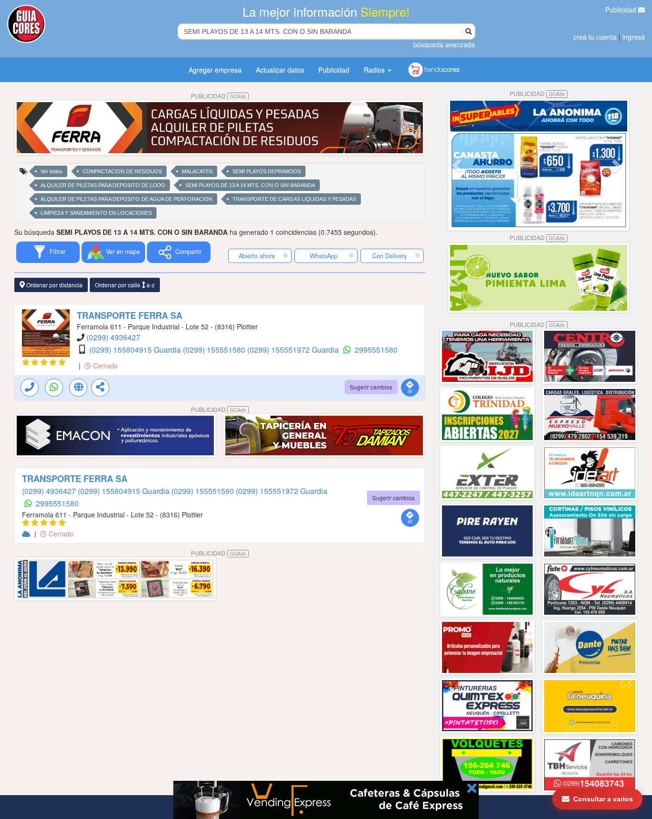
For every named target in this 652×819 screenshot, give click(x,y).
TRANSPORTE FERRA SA (129, 315)
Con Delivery (389, 256)
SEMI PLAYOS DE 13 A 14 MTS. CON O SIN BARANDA (250, 185)
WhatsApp (323, 256)
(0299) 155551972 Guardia (294, 349)
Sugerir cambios (371, 387)
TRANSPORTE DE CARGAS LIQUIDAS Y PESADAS (294, 199)
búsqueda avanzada (444, 44)
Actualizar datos (280, 69)
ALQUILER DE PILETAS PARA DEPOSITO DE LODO (103, 185)
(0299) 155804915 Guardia (136, 349)
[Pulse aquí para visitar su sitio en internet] (27, 533)
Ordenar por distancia (54, 285)
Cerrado (104, 365)
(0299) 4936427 (113, 337)
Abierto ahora (258, 256)
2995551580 (376, 349)
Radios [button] (375, 69)
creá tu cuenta (595, 37)
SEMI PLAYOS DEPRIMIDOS (266, 171)
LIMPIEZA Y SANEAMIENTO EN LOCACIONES (96, 213)
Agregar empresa (215, 69)
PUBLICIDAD (218, 96)
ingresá (633, 37)
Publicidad (621, 9)
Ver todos (52, 171)
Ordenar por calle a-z (125, 285)
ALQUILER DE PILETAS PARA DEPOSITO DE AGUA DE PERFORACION (126, 199)
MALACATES (197, 171)
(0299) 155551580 (215, 349)
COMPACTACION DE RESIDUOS (122, 171)
